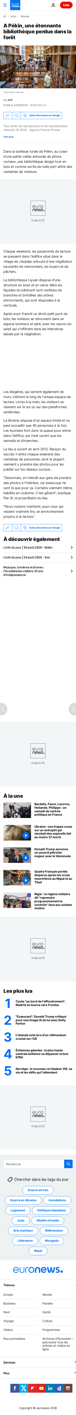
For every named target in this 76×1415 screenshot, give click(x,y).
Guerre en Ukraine (23, 1200)
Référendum (54, 1230)
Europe (8, 1294)
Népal (38, 1251)
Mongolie (52, 1241)
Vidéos (8, 1330)
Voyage (8, 1321)
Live (66, 5)
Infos (13, 16)
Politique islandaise (51, 1210)
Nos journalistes (14, 1338)
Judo (20, 1220)
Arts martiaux (23, 1230)
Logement (18, 1210)
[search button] (68, 1164)
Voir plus (8, 136)
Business (9, 1303)
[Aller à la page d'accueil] (15, 5)
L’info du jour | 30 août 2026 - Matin (28, 547)
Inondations (57, 1200)
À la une (13, 796)
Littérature (25, 1241)
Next (6, 1312)
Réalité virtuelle (48, 1220)
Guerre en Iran (38, 1190)
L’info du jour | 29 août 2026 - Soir (26, 557)
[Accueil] (4, 16)
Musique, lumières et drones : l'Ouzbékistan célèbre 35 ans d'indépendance (23, 571)
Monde (25, 16)
